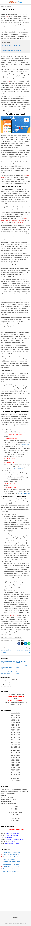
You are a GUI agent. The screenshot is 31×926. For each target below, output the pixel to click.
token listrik (15, 220)
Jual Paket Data (8, 637)
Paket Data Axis (17, 637)
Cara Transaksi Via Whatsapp (11, 864)
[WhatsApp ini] (28, 643)
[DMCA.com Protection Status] (15, 892)
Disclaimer (15, 917)
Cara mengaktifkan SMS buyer (11, 862)
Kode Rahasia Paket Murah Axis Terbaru (11, 45)
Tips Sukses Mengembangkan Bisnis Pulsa (6, 667)
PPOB (6, 222)
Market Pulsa (14, 615)
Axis (6, 16)
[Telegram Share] (25, 643)
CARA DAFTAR (25, 444)
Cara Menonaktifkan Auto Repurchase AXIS (12, 48)
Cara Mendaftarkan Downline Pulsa (13, 857)
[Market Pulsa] (15, 2)
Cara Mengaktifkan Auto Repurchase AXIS (12, 50)
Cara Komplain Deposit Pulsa (11, 871)
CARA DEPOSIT (18, 469)
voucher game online (17, 222)
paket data (8, 220)
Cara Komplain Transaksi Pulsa (12, 869)
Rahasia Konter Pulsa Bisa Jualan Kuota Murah (7, 672)
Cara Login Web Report (9, 859)
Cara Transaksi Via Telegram (11, 866)
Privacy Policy (22, 915)
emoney (21, 220)
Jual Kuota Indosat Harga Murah (6, 650)
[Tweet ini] (22, 643)
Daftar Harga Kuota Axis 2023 (23, 650)
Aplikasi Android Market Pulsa (11, 852)
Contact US (8, 915)
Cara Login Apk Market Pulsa (11, 854)
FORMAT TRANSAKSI (24, 493)
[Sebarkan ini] (18, 643)
